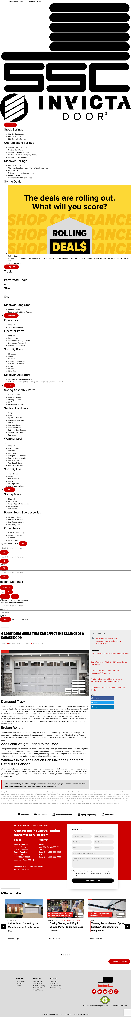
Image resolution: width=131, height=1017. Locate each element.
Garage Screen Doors (16, 486)
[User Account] (18, 544)
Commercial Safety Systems (19, 341)
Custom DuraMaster (16, 150)
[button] (102, 698)
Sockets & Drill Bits (15, 520)
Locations (32, 1)
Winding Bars (13, 501)
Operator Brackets (15, 418)
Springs (10, 125)
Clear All (6, 587)
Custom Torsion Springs (17, 147)
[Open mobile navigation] (23, 543)
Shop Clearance (14, 263)
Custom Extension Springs (18, 152)
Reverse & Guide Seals (16, 458)
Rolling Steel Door (15, 461)
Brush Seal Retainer (15, 465)
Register (25, 619)
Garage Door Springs (68, 920)
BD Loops (12, 354)
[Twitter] (99, 991)
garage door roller (111, 639)
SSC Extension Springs (17, 139)
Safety (78, 920)
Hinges (11, 413)
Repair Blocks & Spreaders (18, 504)
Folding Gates (13, 484)
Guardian (11, 359)
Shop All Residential (16, 327)
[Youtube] (105, 991)
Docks (10, 476)
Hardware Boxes (14, 425)
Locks (10, 423)
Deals (39, 1)
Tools (9, 489)
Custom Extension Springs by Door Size (23, 155)
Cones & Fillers (14, 395)
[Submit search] (4, 552)
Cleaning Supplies (15, 535)
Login (5, 619)
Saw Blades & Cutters (16, 522)
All (6, 596)
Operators (11, 315)
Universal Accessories (16, 345)
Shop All (11, 325)
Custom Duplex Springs (17, 157)
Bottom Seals (13, 448)
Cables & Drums (14, 397)
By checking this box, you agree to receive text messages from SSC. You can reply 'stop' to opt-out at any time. (92, 873)
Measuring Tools (14, 524)
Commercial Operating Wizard (20, 379)
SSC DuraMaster (6, 1)
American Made (14, 175)
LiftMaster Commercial (17, 361)
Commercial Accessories (17, 343)
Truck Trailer (13, 474)
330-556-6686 (55, 852)
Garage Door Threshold (17, 456)
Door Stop (12, 453)
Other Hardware (14, 428)
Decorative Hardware (16, 420)
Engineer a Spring (15, 170)
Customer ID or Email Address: (12, 602)
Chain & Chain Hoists (16, 432)
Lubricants (12, 538)
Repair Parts (13, 338)
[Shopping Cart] (15, 544)
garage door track (102, 641)
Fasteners (12, 435)
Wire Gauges (13, 506)
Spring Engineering (20, 1)
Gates (10, 481)
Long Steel (11, 267)
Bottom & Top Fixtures (17, 430)
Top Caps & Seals (15, 463)
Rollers (10, 415)
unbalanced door (101, 643)
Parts (9, 385)
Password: (4, 609)
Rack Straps (13, 540)
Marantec (11, 369)
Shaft (10, 402)
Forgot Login (16, 619)
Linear (10, 366)
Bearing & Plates (14, 400)
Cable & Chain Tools (16, 533)
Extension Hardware (16, 405)
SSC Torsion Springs (16, 134)
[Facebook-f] (94, 991)
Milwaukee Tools (14, 517)
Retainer (11, 451)
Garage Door (100, 639)
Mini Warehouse (14, 479)
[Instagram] (116, 991)
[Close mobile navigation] (9, 592)
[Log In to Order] (13, 544)
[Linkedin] (110, 991)
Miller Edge (12, 371)
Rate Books (12, 509)
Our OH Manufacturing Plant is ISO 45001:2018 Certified (105, 1006)
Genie (10, 356)
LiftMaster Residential (16, 364)
